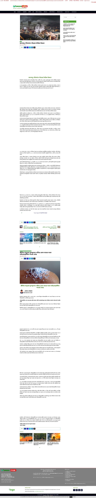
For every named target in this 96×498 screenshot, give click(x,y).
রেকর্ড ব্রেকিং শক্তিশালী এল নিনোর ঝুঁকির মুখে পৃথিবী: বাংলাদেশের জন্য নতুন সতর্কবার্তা (53, 443)
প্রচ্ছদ (15, 12)
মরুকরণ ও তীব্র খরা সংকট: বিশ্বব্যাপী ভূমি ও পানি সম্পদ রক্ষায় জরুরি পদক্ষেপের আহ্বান (69, 36)
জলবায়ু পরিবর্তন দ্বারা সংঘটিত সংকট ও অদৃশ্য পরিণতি (26, 443)
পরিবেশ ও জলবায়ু (38, 12)
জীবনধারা (45, 12)
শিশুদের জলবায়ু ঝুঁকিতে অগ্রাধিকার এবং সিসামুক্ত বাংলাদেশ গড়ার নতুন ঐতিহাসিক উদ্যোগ (69, 41)
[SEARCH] (75, 17)
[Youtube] (82, 490)
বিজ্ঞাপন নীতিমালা (76, 0)
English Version (87, 0)
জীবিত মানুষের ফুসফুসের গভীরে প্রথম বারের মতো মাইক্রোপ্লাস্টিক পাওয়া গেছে (31, 228)
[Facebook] (74, 490)
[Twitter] (77, 490)
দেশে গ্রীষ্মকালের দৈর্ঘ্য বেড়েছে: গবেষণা (40, 243)
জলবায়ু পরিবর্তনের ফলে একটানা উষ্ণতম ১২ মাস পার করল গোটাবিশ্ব (53, 244)
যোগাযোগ (81, 0)
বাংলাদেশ (18, 12)
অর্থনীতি (29, 12)
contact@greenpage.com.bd (39, 491)
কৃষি (33, 12)
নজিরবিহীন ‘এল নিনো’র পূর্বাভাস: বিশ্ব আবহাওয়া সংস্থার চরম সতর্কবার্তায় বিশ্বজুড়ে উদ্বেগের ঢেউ (69, 25)
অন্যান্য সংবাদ (67, 12)
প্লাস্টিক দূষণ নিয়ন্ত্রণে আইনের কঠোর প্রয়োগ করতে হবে (49, 228)
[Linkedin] (79, 490)
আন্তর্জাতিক (24, 12)
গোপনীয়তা (71, 0)
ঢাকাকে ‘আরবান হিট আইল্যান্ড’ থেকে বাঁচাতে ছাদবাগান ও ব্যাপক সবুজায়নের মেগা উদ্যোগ (69, 29)
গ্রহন (71, 496)
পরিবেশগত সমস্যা (59, 12)
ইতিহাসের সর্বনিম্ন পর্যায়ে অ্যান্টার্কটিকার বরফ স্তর (26, 244)
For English (74, 12)
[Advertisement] (65, 6)
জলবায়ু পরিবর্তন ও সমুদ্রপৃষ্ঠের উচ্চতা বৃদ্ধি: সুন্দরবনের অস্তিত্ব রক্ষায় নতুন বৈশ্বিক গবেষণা (40, 443)
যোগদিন (67, 0)
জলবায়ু (21, 41)
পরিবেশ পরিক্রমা (51, 12)
